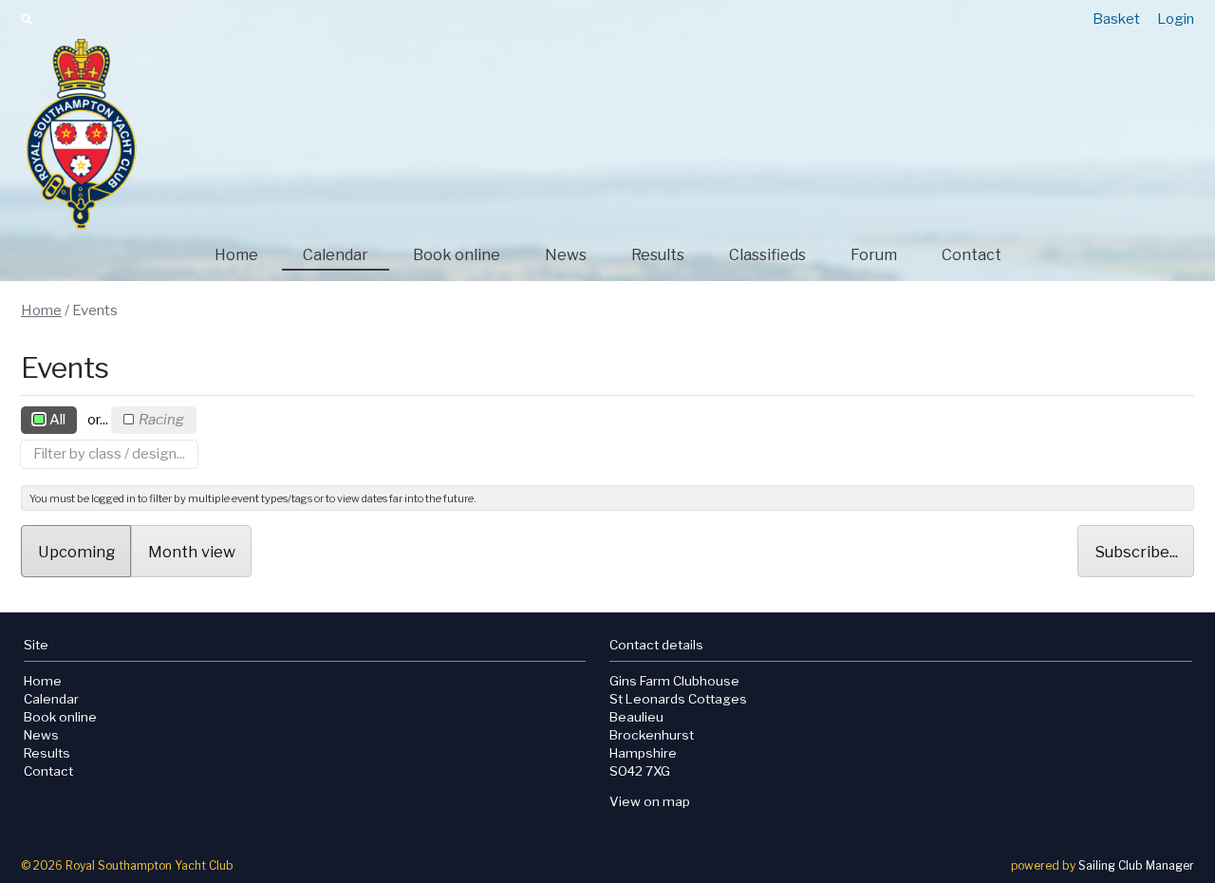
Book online (456, 255)
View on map (649, 801)
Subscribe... (1136, 551)
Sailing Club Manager (1136, 865)
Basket (1116, 19)
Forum (873, 255)
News (566, 255)
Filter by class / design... (109, 453)
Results (657, 255)
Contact (971, 255)
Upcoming (76, 551)
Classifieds (767, 255)
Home (236, 255)
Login (1175, 19)
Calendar (335, 255)
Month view (191, 551)
